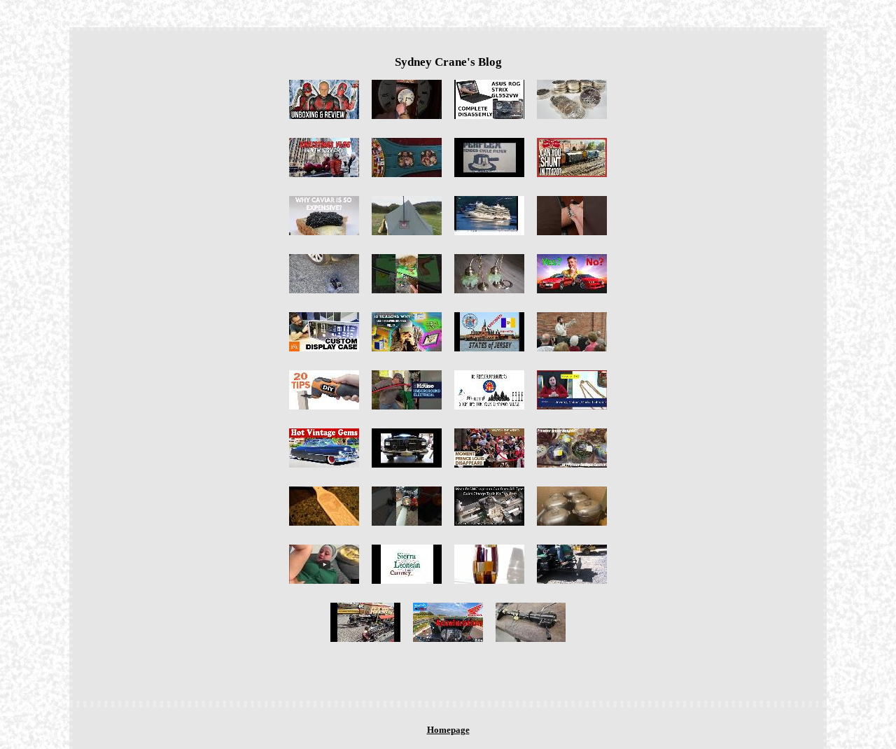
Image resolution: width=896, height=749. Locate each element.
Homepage (448, 729)
